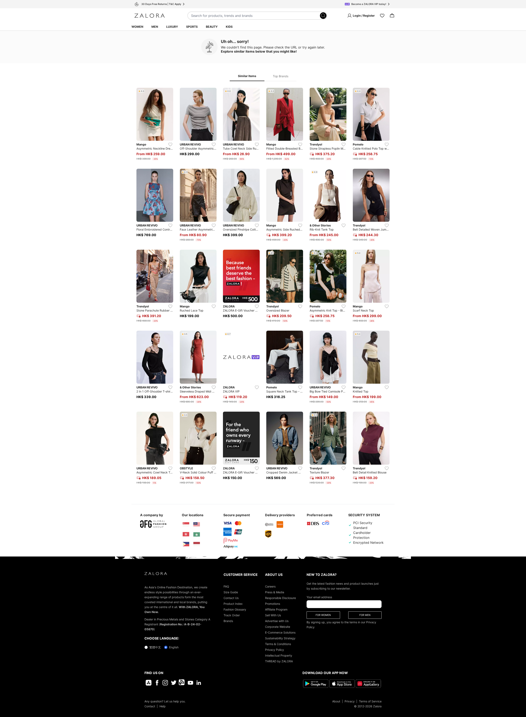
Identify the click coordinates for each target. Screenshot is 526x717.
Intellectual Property (278, 655)
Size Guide (231, 592)
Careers (270, 586)
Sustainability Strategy (280, 638)
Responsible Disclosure (280, 598)
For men (364, 615)
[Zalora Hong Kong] (186, 534)
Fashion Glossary (235, 609)
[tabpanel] (263, 287)
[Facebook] (157, 683)
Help (162, 706)
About (336, 701)
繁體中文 (155, 647)
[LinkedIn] (199, 683)
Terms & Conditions (278, 644)
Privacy (350, 701)
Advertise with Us (276, 621)
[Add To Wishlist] (170, 144)
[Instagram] (165, 683)
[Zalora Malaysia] (197, 524)
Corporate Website (277, 626)
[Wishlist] (382, 15)
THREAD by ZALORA (279, 661)
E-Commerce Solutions (280, 632)
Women (137, 26)
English (174, 647)
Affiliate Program (276, 609)
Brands (228, 621)
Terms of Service (370, 701)
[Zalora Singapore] (186, 524)
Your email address (319, 597)
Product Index (233, 603)
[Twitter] (174, 683)
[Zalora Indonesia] (197, 544)
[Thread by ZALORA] (182, 683)
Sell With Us (273, 615)
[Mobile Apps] (148, 683)
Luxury (172, 26)
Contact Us (231, 598)
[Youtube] (190, 683)
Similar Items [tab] (247, 76)
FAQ (226, 586)
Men (154, 26)
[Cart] (392, 15)
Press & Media (274, 592)
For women (323, 615)
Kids (229, 26)
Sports (192, 26)
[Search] (323, 15)
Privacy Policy (274, 649)
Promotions (272, 603)
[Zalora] (150, 16)
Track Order (232, 615)
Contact (149, 706)
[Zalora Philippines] (186, 544)
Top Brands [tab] (280, 76)
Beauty (212, 26)
